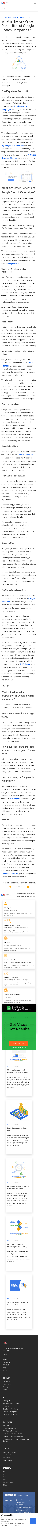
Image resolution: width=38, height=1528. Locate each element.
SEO (4, 1477)
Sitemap (5, 1370)
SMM (4, 1479)
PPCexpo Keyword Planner (11, 1403)
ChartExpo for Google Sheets (12, 1434)
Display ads (13, 263)
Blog (9, 17)
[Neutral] (19, 887)
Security (5, 1387)
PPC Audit (6, 1406)
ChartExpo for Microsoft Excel (13, 1436)
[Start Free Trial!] (19, 1052)
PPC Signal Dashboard (10, 1428)
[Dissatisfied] (17, 887)
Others (5, 1485)
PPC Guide (6, 1365)
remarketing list (26, 455)
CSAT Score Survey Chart (10, 1452)
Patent (5, 1389)
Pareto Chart (7, 1457)
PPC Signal (25, 664)
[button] (19, 9)
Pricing (5, 1359)
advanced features (9, 873)
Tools (5, 1357)
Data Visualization (8, 1482)
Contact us (6, 1362)
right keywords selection (12, 145)
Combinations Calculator (10, 1414)
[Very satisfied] (23, 887)
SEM (4, 1474)
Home (3, 17)
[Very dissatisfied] (15, 887)
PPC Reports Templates (10, 1431)
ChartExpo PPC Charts (10, 1409)
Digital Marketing (19, 17)
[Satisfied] (21, 887)
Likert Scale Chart (8, 1455)
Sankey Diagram (8, 1460)
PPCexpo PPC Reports (10, 1412)
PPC (28, 17)
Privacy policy (7, 1384)
